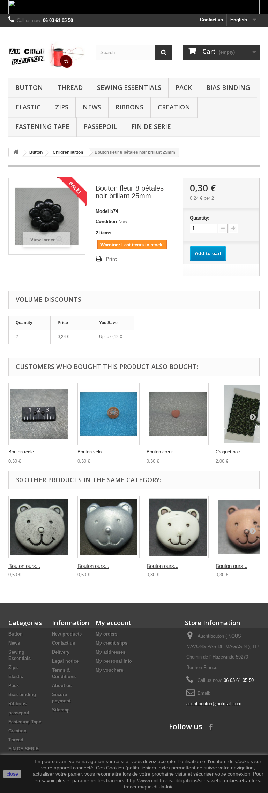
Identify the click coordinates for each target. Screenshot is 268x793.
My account (113, 622)
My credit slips (111, 643)
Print (111, 259)
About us (62, 685)
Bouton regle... (23, 451)
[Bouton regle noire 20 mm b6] (39, 414)
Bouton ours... (24, 566)
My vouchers (109, 670)
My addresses (110, 652)
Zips (61, 107)
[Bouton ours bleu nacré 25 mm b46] (108, 527)
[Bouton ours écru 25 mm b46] (39, 527)
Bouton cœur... (162, 451)
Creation (174, 107)
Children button (68, 152)
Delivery (60, 652)
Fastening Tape (42, 126)
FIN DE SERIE (151, 126)
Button (29, 87)
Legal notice (65, 661)
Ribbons (129, 107)
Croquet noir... (230, 451)
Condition (106, 221)
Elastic (28, 107)
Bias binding (228, 87)
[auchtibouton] (46, 55)
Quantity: (199, 218)
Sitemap (61, 710)
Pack (184, 87)
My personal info (114, 661)
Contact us (211, 19)
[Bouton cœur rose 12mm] (178, 414)
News (92, 107)
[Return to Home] (15, 152)
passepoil (100, 126)
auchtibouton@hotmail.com (213, 703)
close (12, 774)
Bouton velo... (91, 451)
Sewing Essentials (129, 87)
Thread (70, 87)
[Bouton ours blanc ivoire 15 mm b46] (178, 527)
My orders (106, 634)
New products (67, 634)
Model (102, 211)
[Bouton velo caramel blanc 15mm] (108, 414)
